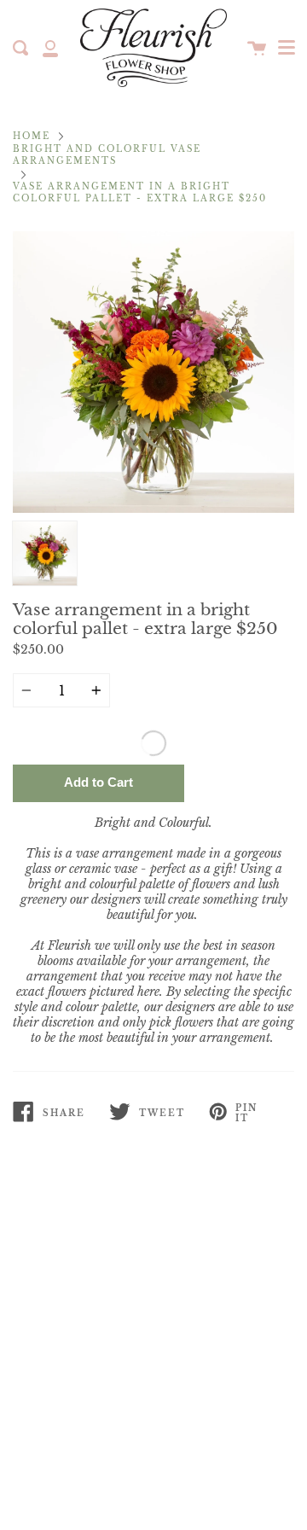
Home (31, 136)
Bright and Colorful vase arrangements (107, 155)
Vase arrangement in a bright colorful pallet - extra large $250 (140, 193)
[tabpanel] (153, 372)
